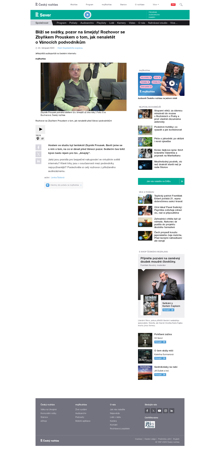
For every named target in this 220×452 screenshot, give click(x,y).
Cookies (138, 439)
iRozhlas (74, 5)
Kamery (152, 17)
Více (174, 22)
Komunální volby (48, 413)
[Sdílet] (42, 139)
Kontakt (113, 425)
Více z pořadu (146, 192)
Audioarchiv (154, 15)
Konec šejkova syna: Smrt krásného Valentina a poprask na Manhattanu (168, 153)
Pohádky (144, 82)
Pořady (73, 22)
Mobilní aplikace (83, 421)
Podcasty (79, 417)
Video (132, 22)
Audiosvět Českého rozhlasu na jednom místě (157, 98)
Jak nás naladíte (117, 409)
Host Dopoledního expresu (70, 48)
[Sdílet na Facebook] (38, 147)
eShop (44, 421)
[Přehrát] (40, 129)
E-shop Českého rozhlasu (153, 252)
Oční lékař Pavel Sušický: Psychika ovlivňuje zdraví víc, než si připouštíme (168, 210)
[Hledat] (181, 4)
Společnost (42, 22)
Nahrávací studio (157, 22)
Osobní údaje (150, 439)
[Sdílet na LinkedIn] (38, 161)
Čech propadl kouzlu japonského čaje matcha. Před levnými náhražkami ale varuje (168, 236)
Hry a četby (145, 77)
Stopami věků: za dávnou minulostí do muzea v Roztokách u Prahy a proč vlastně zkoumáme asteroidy (168, 116)
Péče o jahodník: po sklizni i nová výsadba (169, 140)
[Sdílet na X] (38, 154)
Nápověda (115, 413)
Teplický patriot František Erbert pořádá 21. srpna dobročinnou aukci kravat (168, 198)
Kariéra (113, 421)
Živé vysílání (145, 87)
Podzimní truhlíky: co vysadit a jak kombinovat (168, 128)
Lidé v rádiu (115, 417)
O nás (141, 22)
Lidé (111, 22)
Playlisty (101, 22)
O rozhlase (139, 5)
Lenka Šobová (57, 177)
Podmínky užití (164, 439)
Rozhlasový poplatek (120, 428)
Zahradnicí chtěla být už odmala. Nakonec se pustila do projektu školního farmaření (167, 223)
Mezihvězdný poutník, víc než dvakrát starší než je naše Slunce (168, 164)
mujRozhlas (107, 5)
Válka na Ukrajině (49, 409)
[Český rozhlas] (47, 4)
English (176, 439)
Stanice (123, 5)
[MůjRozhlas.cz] (41, 59)
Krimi (156, 77)
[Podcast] (38, 139)
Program (89, 5)
